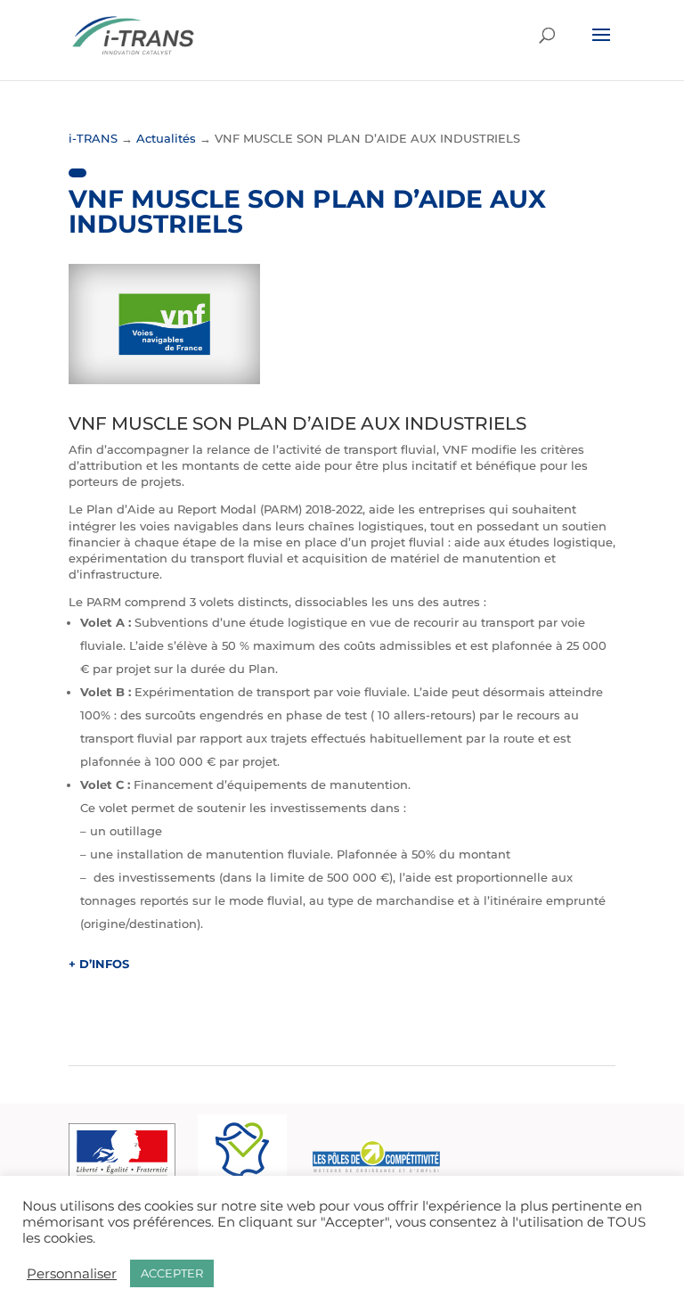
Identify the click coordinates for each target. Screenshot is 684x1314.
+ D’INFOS (99, 964)
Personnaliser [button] (72, 1274)
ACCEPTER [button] (172, 1273)
